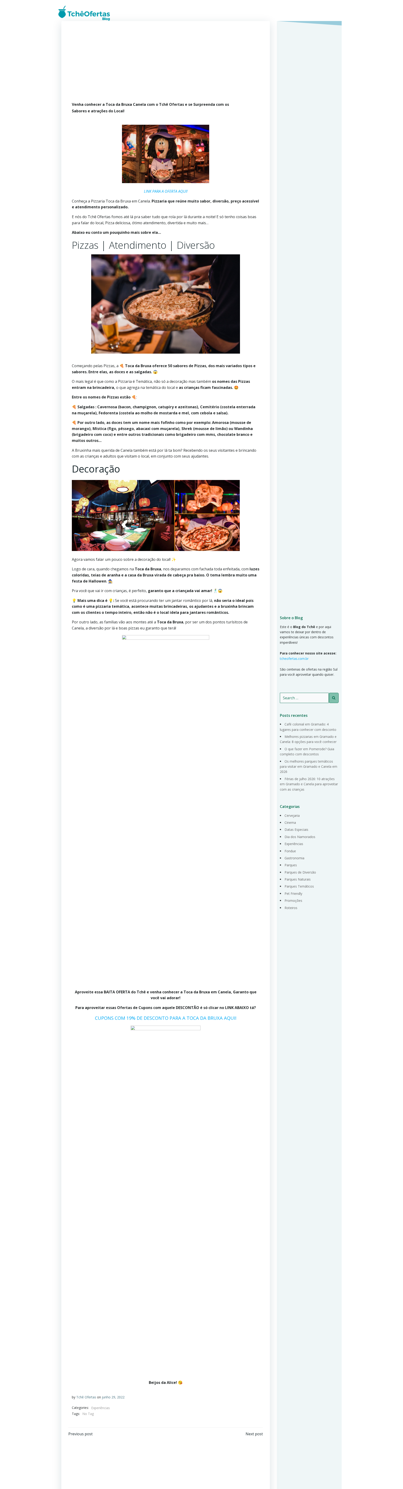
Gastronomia (294, 858)
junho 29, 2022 (113, 1397)
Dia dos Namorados (300, 837)
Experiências (100, 1408)
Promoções (293, 900)
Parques (291, 865)
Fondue (290, 851)
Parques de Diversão (300, 872)
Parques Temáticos (299, 886)
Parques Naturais (298, 879)
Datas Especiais (296, 829)
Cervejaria (292, 815)
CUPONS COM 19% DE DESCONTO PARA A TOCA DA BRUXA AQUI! (165, 1018)
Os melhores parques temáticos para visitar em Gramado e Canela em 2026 (308, 766)
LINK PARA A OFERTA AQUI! (166, 191)
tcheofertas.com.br (294, 658)
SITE (337, 13)
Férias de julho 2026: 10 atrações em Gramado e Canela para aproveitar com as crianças (309, 784)
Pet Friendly (293, 893)
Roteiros (291, 908)
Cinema (290, 822)
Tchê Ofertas (86, 1397)
